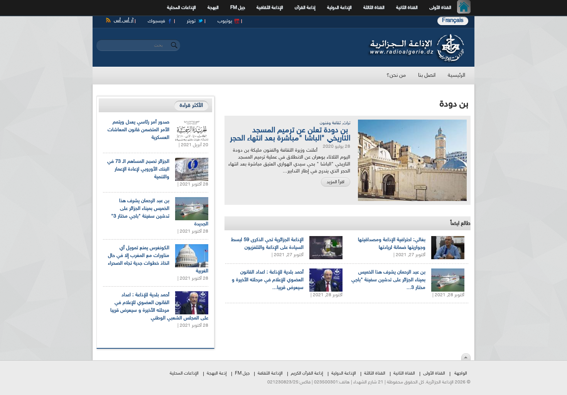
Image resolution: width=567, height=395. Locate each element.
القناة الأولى (440, 7)
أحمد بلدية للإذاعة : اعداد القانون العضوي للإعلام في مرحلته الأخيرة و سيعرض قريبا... (268, 280)
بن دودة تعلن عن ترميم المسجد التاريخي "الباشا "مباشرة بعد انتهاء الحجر (290, 134)
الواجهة (460, 373)
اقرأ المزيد (335, 182)
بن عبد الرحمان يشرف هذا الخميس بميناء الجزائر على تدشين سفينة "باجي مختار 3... (388, 280)
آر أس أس (123, 20)
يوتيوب (225, 21)
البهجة (213, 7)
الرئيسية (465, 7)
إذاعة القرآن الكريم (307, 373)
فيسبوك (156, 21)
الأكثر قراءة (191, 105)
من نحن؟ (396, 75)
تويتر (191, 21)
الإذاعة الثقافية (269, 7)
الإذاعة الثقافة (270, 373)
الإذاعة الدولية (339, 7)
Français (453, 20)
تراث (346, 123)
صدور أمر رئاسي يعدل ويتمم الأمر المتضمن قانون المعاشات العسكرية (138, 130)
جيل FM (237, 7)
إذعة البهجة (217, 373)
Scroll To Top (466, 356)
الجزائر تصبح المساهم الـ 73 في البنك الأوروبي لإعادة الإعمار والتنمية (138, 169)
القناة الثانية (407, 7)
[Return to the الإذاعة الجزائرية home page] (415, 36)
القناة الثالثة (374, 7)
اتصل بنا (426, 75)
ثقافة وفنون (330, 123)
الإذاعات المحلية (181, 7)
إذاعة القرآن (305, 7)
